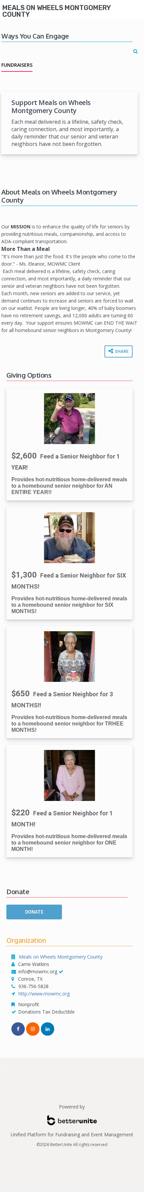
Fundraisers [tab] (16, 65)
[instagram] (33, 1029)
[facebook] (18, 1029)
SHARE (121, 351)
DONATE (34, 912)
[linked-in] (47, 1029)
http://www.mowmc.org (44, 993)
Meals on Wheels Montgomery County (56, 11)
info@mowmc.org (37, 971)
